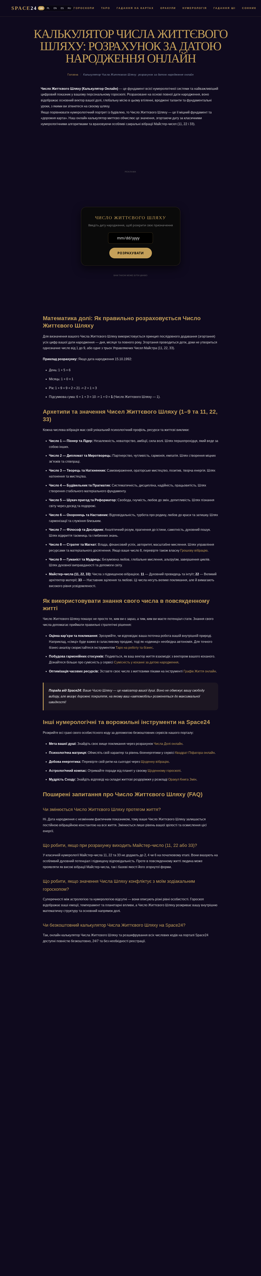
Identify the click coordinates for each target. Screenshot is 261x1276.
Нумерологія (194, 8)
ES (62, 8)
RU (69, 8)
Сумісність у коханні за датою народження (146, 662)
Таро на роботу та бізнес (134, 647)
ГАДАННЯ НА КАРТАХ (135, 8)
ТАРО (105, 8)
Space (24, 8)
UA (41, 8)
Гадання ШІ (224, 8)
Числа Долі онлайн (168, 743)
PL (48, 8)
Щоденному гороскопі (164, 770)
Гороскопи (84, 8)
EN (55, 8)
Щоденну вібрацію (155, 761)
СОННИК (249, 8)
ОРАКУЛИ (168, 8)
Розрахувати (130, 253)
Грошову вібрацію (194, 550)
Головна (72, 74)
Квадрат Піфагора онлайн (195, 752)
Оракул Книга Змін (182, 779)
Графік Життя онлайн (200, 671)
